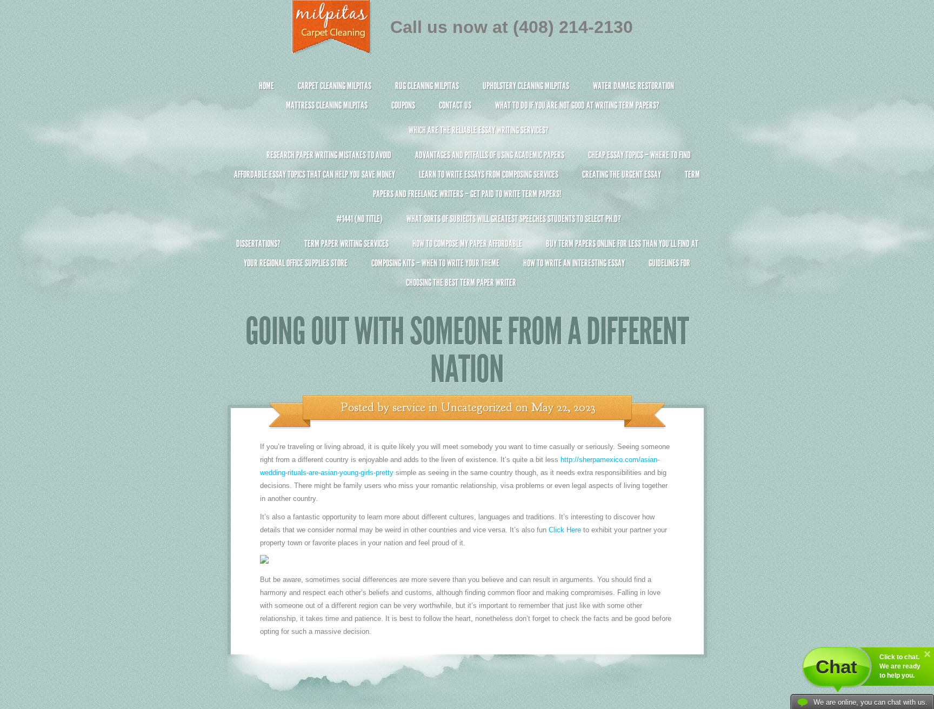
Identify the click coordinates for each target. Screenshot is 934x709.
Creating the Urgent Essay (621, 174)
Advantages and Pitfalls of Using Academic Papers (489, 155)
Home (266, 86)
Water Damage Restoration (633, 86)
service (408, 407)
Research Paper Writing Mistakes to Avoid (328, 155)
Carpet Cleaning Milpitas (334, 86)
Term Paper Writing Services (346, 244)
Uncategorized (476, 407)
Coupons (403, 105)
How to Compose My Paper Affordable (467, 244)
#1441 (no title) (359, 219)
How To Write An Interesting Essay (574, 263)
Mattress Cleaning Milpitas (327, 105)
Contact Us (455, 105)
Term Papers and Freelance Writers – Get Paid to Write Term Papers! (536, 184)
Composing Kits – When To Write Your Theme (435, 263)
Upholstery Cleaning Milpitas (526, 86)
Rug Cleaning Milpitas (427, 86)
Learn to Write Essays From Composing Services (488, 174)
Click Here (565, 530)
